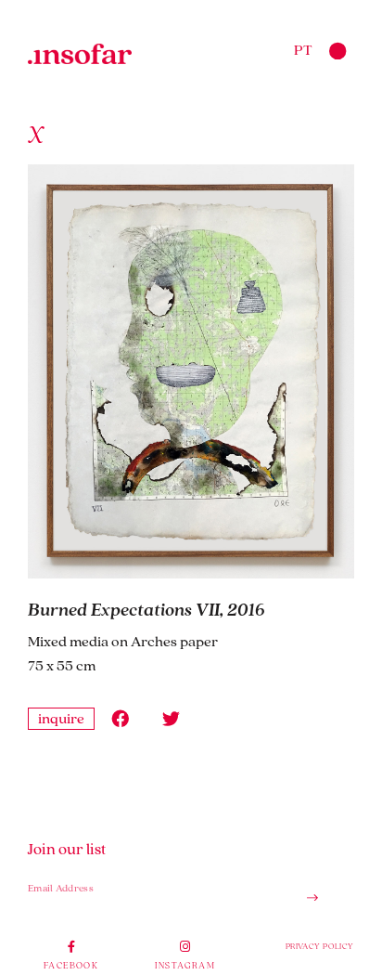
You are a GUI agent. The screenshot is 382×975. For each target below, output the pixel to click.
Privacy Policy (320, 946)
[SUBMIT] (305, 897)
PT (303, 49)
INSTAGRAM (185, 964)
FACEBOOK (71, 964)
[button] (120, 718)
